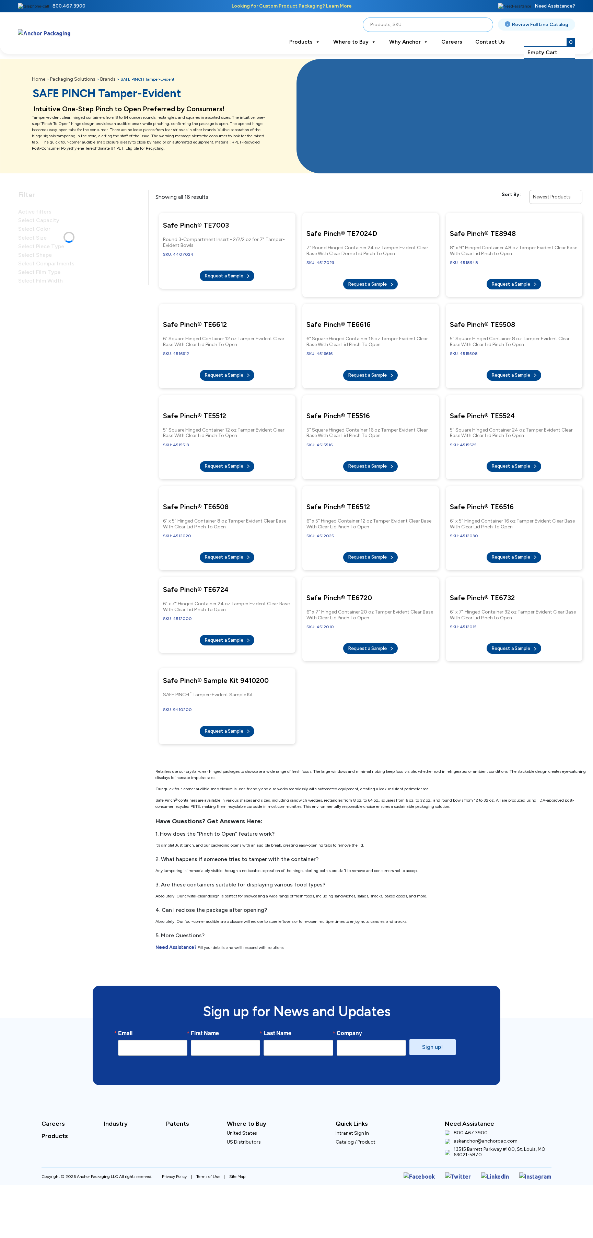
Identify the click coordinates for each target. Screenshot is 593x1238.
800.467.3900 (69, 6)
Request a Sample (224, 272)
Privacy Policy (174, 1138)
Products (301, 41)
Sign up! (432, 1010)
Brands (108, 79)
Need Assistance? (555, 6)
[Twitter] (469, 1138)
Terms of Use (208, 1138)
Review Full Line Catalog (540, 24)
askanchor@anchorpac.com (486, 1104)
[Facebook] (435, 1138)
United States (242, 1096)
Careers (451, 41)
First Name (205, 996)
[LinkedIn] (502, 1138)
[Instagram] (537, 1138)
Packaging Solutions (72, 79)
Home (38, 79)
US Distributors (244, 1105)
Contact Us (490, 41)
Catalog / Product (355, 1105)
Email (125, 996)
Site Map (237, 1138)
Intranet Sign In (352, 1096)
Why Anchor (405, 41)
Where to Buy (351, 41)
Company (349, 996)
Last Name (277, 996)
